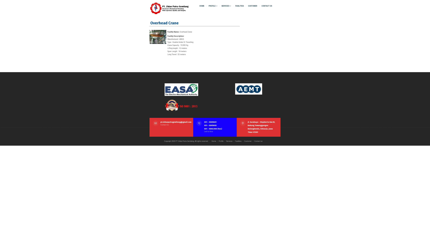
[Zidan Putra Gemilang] (169, 8)
